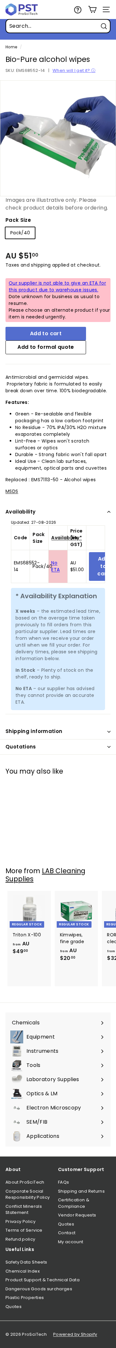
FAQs (63, 1182)
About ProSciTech (24, 1182)
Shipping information (34, 731)
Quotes (66, 1224)
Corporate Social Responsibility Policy (27, 1194)
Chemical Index (22, 1271)
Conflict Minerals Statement (23, 1209)
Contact (66, 1233)
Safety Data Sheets (26, 1262)
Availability (20, 511)
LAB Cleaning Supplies (45, 875)
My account (70, 1242)
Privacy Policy (20, 1221)
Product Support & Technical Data (42, 1280)
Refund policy (20, 1239)
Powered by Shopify (75, 1334)
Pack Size (18, 220)
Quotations (20, 746)
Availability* (66, 537)
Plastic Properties (24, 1297)
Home (11, 47)
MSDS (11, 491)
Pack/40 (20, 233)
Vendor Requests (77, 1215)
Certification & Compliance (73, 1203)
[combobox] (58, 26)
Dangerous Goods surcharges (38, 1289)
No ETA (55, 566)
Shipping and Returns (81, 1191)
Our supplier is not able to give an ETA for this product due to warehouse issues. (57, 286)
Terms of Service (24, 1230)
